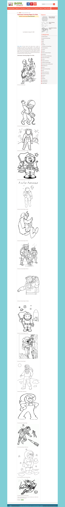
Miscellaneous (44, 65)
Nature (17, 8)
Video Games (44, 83)
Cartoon (43, 44)
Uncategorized (44, 81)
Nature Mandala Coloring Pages (52, 17)
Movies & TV (30, 8)
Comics (43, 49)
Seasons (43, 75)
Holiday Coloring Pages (46, 62)
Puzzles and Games (45, 73)
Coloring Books (11, 8)
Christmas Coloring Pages (46, 46)
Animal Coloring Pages (46, 38)
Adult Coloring (47, 8)
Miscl (41, 8)
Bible (43, 39)
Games (36, 8)
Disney (43, 51)
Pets (43, 70)
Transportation (44, 80)
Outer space (19, 46)
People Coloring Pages (46, 68)
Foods (43, 59)
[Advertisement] (28, 24)
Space (20, 12)
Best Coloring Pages (24, 16)
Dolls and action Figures (46, 52)
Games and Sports (45, 60)
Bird (43, 41)
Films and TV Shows (45, 57)
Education (23, 8)
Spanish (43, 78)
